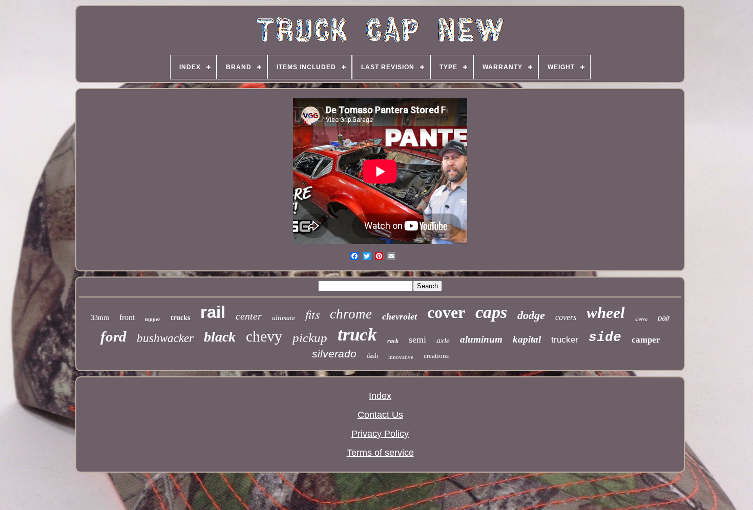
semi (417, 339)
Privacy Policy (380, 434)
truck (357, 335)
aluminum (481, 339)
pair (664, 317)
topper (152, 319)
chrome (351, 314)
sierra (641, 319)
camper (646, 340)
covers (565, 317)
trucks (180, 318)
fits (312, 314)
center (249, 316)
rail (212, 312)
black (220, 337)
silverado (334, 353)
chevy (264, 336)
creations (436, 355)
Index (380, 396)
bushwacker (165, 338)
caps (491, 312)
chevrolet (399, 316)
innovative (400, 357)
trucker (564, 340)
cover (446, 312)
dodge (531, 315)
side (605, 337)
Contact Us (380, 415)
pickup (309, 338)
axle (443, 340)
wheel (606, 313)
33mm (100, 318)
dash (372, 355)
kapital (527, 339)
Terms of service (380, 453)
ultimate (283, 318)
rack (393, 341)
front (127, 317)
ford (113, 336)
